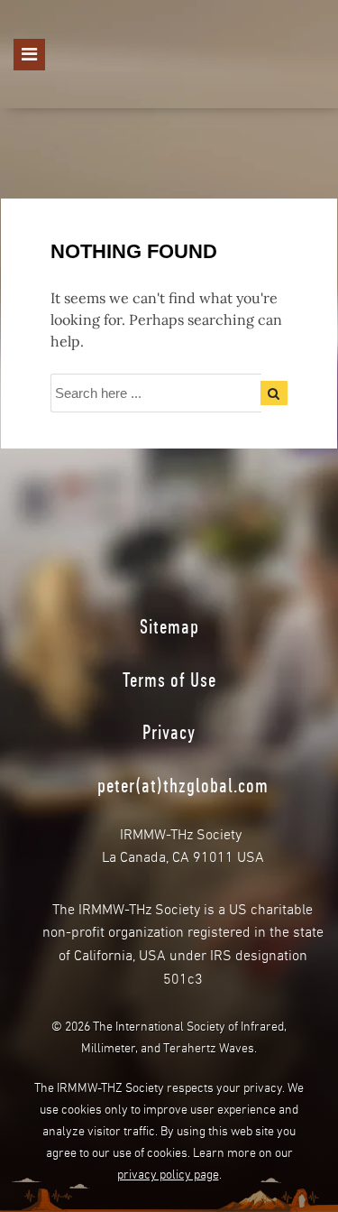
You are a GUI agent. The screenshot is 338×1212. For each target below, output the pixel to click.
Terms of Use (169, 679)
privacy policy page (168, 1172)
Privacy (169, 732)
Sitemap (169, 626)
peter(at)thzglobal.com (183, 785)
